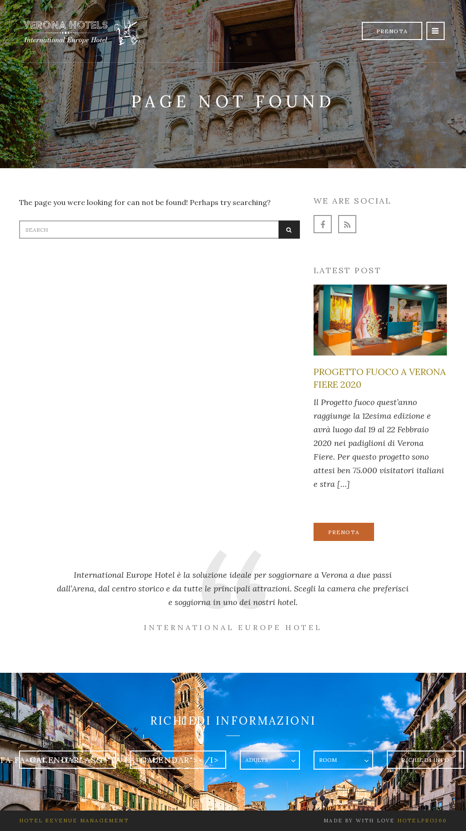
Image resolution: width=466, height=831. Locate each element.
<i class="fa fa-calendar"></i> (139, 760)
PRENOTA (344, 532)
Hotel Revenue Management (74, 820)
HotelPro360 (422, 820)
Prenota (392, 31)
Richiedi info (425, 759)
